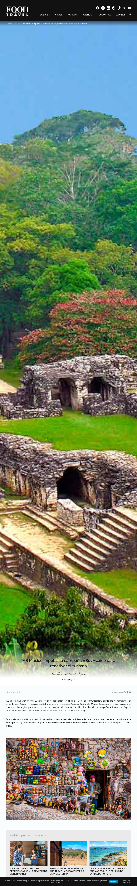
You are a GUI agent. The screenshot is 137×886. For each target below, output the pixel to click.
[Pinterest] (113, 8)
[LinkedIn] (108, 8)
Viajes (58, 14)
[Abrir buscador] (130, 14)
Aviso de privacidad (126, 881)
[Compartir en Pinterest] (130, 693)
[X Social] (124, 8)
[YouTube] (129, 8)
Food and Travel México (71, 674)
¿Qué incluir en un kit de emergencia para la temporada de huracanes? (28, 871)
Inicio (10, 24)
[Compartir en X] (125, 693)
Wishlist (88, 14)
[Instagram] (103, 8)
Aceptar (113, 882)
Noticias (73, 14)
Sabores (45, 14)
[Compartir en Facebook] (128, 693)
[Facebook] (97, 8)
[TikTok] (119, 8)
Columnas (105, 14)
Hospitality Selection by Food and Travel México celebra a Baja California (67, 871)
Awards (120, 14)
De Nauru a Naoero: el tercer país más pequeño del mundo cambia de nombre (107, 871)
